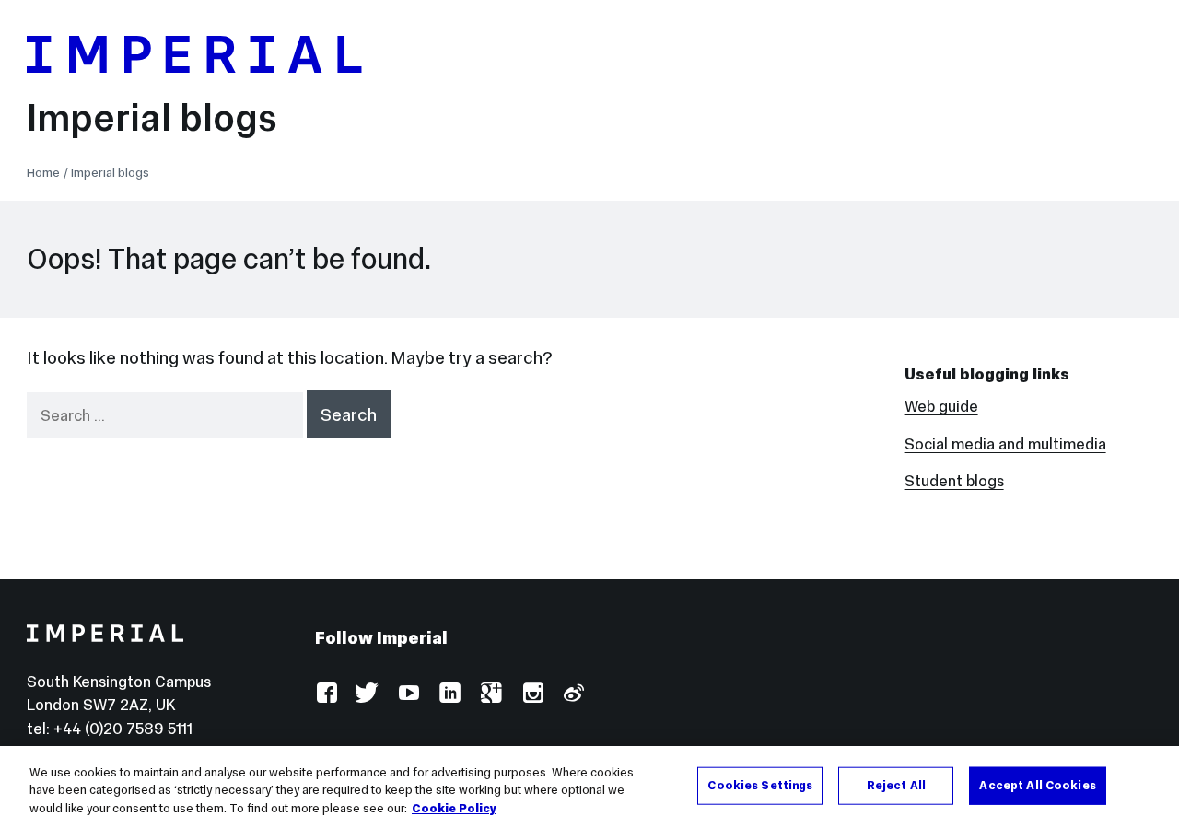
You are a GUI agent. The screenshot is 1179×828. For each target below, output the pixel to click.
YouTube (408, 694)
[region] (589, 787)
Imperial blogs (152, 117)
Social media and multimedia (1005, 444)
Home (43, 173)
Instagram (531, 694)
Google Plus (490, 694)
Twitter (367, 694)
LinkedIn (449, 694)
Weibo (572, 694)
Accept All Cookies (1037, 784)
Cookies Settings (759, 784)
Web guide (941, 406)
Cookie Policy (454, 808)
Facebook (326, 694)
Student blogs (954, 481)
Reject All (896, 784)
